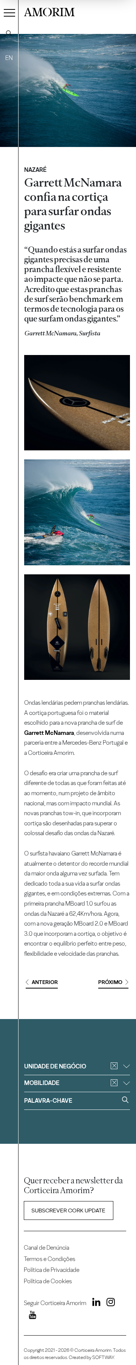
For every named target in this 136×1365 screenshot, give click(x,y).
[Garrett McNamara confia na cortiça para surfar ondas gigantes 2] (77, 512)
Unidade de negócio (55, 1066)
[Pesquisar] (9, 33)
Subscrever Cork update (68, 1210)
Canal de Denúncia (46, 1247)
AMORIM (49, 11)
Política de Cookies (48, 1281)
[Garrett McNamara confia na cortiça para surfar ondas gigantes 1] (77, 402)
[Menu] (9, 12)
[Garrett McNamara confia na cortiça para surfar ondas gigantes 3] (77, 627)
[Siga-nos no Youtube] (30, 1316)
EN (9, 57)
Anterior (45, 982)
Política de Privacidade (51, 1269)
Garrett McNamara (49, 732)
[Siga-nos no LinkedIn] (93, 1303)
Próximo (110, 982)
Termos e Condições (49, 1258)
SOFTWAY (103, 1357)
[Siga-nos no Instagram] (108, 1303)
